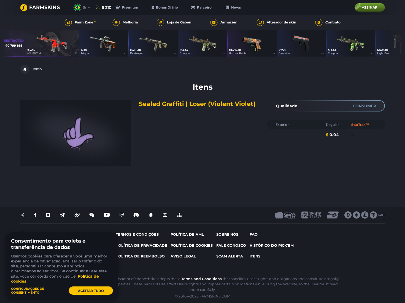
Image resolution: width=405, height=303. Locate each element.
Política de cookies (192, 245)
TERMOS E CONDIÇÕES (137, 234)
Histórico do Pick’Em (272, 245)
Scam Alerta (229, 256)
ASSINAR (369, 7)
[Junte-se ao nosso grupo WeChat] (91, 215)
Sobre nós (227, 234)
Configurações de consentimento (27, 290)
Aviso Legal (183, 256)
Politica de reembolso (140, 256)
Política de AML (187, 234)
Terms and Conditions (201, 279)
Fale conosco (231, 245)
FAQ (254, 234)
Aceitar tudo (91, 291)
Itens (255, 256)
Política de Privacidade (141, 245)
